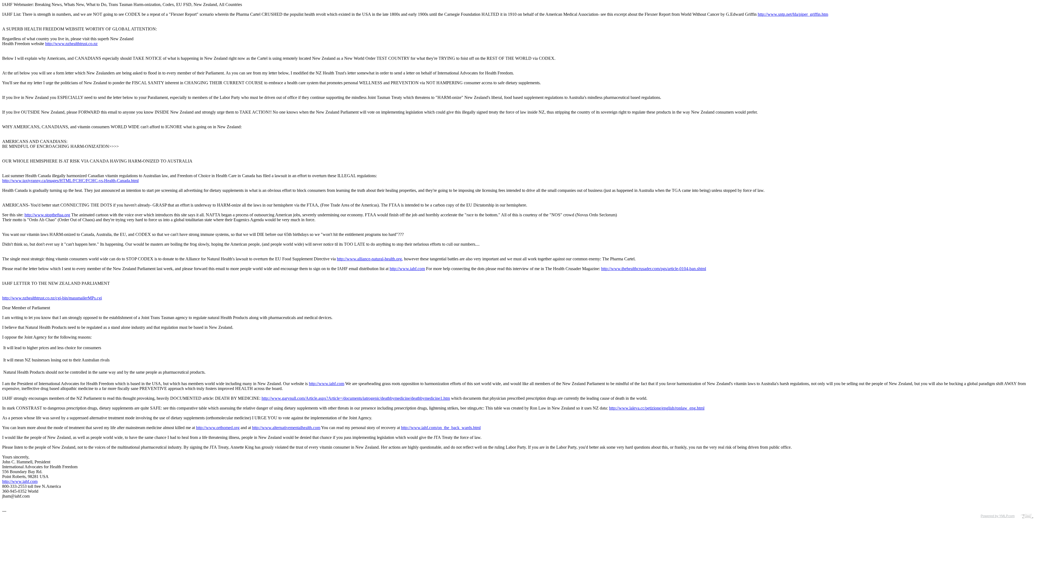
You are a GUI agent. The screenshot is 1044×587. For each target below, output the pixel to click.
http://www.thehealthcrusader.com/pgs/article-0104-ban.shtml (653, 268)
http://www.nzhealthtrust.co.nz (71, 43)
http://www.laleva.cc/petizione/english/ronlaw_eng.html (656, 408)
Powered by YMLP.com (998, 516)
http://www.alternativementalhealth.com (286, 427)
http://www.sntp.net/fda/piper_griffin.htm (793, 14)
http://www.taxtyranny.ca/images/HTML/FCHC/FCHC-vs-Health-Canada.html (70, 180)
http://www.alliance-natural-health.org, (370, 259)
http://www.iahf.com (407, 268)
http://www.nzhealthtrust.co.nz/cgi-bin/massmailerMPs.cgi (52, 298)
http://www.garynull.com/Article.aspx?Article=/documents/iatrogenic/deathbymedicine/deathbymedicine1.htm (356, 398)
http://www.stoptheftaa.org (47, 215)
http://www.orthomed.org (218, 427)
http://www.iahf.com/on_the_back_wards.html (441, 427)
